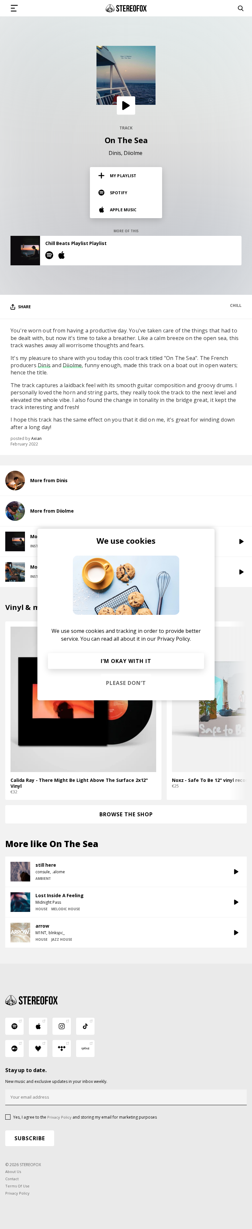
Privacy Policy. (174, 638)
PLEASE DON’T (126, 683)
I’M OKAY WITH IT (126, 661)
